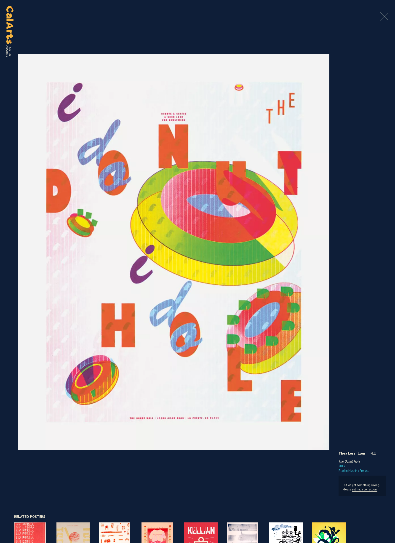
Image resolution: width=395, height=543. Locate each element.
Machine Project (353, 471)
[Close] (384, 19)
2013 (342, 466)
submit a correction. (364, 489)
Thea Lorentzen (352, 453)
